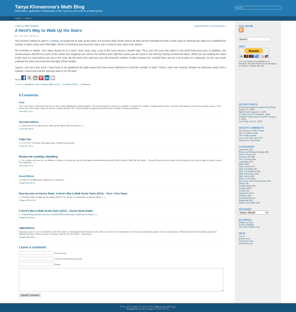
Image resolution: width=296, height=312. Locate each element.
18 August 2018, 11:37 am (27, 200)
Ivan (241, 133)
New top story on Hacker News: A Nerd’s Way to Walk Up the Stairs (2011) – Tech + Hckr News (73, 193)
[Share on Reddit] (35, 77)
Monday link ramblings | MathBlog (38, 156)
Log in (242, 236)
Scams (242, 191)
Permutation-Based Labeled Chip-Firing (257, 107)
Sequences (244, 193)
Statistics (243, 195)
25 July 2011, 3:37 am (26, 166)
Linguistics (243, 162)
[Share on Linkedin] (47, 77)
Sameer (242, 140)
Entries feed (244, 238)
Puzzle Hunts (245, 186)
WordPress (143, 309)
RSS (75, 84)
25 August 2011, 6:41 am (27, 183)
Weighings (243, 200)
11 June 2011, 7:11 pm (26, 146)
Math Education (246, 174)
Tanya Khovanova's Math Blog (50, 6)
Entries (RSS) (126, 307)
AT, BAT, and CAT (247, 114)
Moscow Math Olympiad (28, 26)
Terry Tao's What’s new (249, 227)
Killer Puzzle (244, 112)
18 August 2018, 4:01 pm (27, 218)
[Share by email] (52, 77)
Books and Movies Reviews (251, 152)
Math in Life (54, 84)
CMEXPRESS (26, 228)
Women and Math (247, 203)
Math (241, 164)
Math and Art (245, 166)
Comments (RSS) (145, 307)
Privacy (242, 183)
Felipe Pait (25, 139)
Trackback (85, 84)
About (28, 18)
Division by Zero (246, 222)
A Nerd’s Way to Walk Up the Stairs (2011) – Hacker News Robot (55, 210)
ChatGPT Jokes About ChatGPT (254, 117)
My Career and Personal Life (252, 181)
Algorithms (29, 84)
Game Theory (245, 154)
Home (18, 18)
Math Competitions (247, 171)
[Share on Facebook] (23, 77)
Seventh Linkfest (28, 122)
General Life (244, 157)
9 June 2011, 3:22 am (26, 111)
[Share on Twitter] (29, 77)
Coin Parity (244, 121)
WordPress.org (246, 243)
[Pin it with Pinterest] (41, 77)
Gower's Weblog (246, 225)
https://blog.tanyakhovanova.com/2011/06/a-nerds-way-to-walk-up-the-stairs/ (58, 214)
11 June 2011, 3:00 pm (26, 129)
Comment (67, 84)
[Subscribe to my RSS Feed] (241, 30)
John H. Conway (50, 40)
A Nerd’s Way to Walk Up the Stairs (48, 30)
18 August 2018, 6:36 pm (27, 237)
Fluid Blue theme (161, 309)
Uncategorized (245, 198)
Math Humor (244, 176)
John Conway (41, 84)
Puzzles (242, 188)
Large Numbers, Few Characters (209, 26)
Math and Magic (246, 169)
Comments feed (246, 241)
